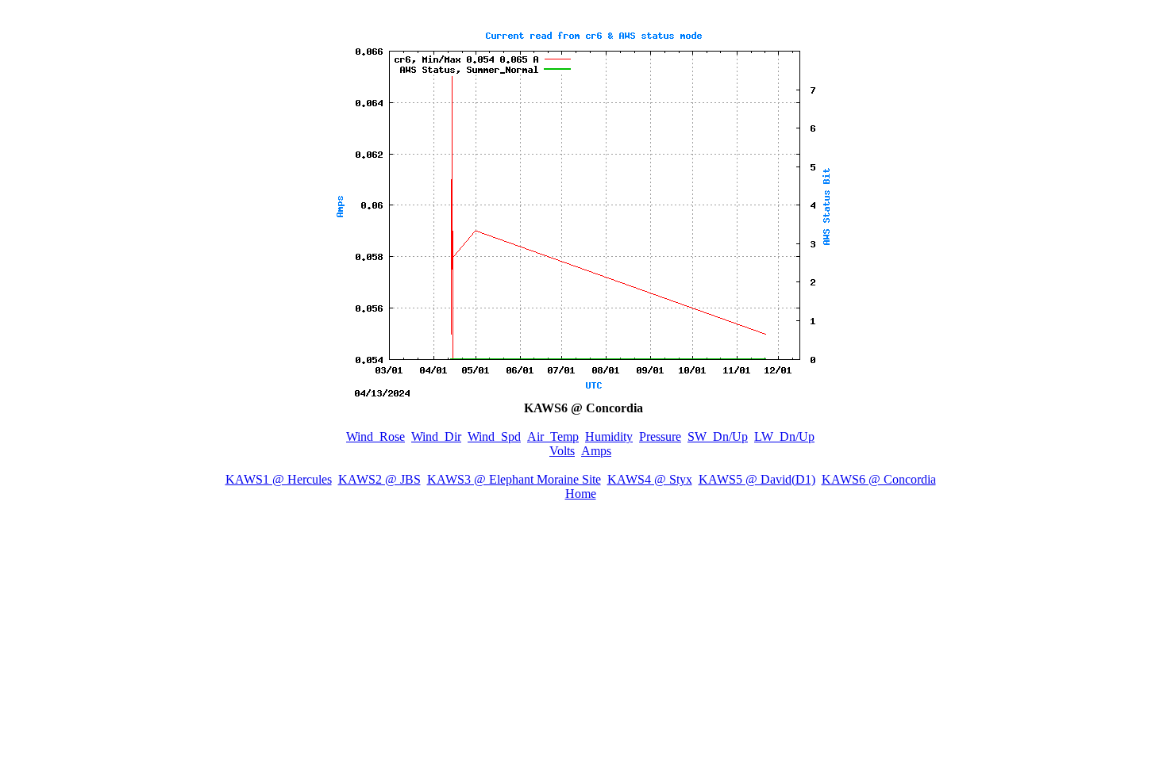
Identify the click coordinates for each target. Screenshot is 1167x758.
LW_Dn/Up (784, 436)
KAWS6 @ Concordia (879, 479)
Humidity (609, 436)
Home (580, 493)
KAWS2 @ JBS (379, 479)
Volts (562, 450)
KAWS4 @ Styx (649, 479)
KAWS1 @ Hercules (278, 479)
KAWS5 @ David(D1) (757, 479)
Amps (596, 450)
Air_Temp (553, 436)
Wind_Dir (436, 436)
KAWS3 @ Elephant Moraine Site (514, 479)
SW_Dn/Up (717, 436)
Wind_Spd (494, 436)
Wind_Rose (375, 436)
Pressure (660, 436)
